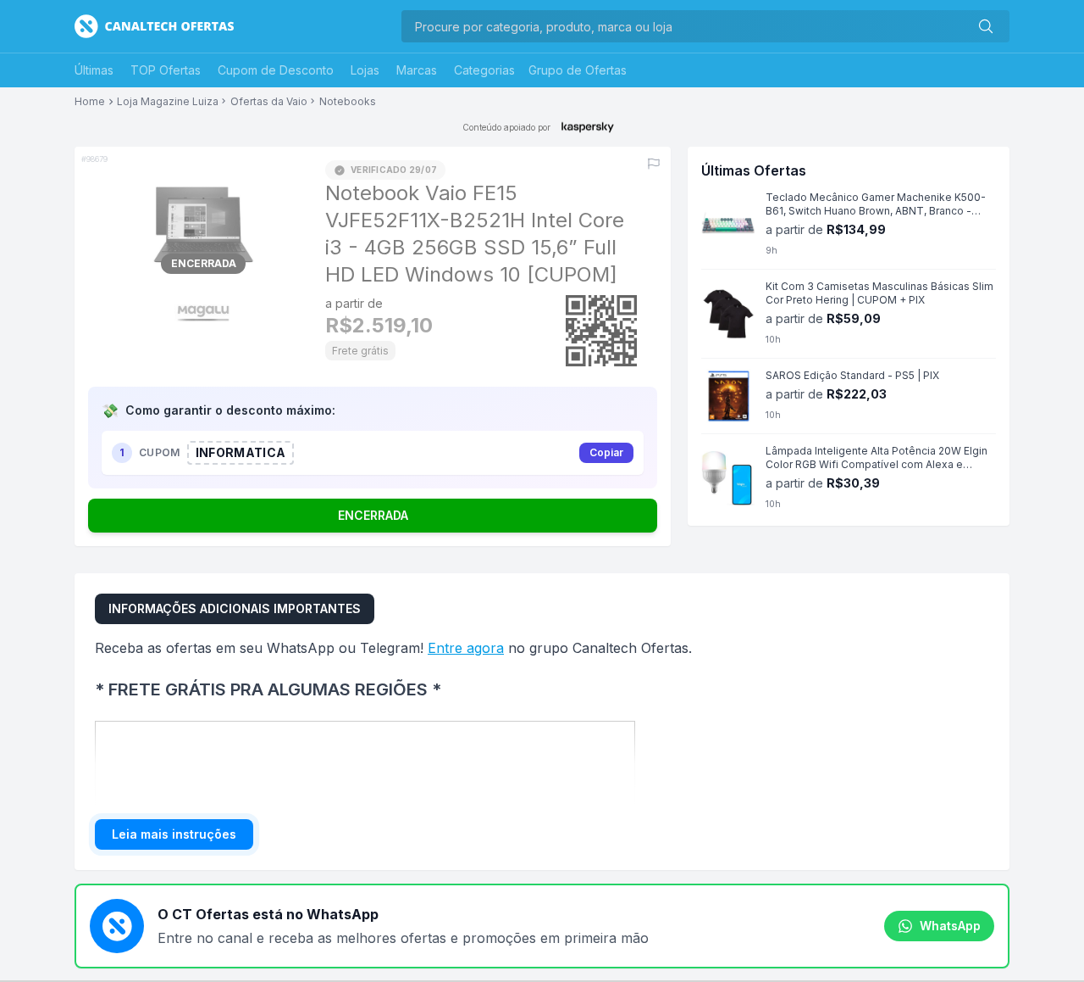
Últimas (94, 70)
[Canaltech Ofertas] (154, 26)
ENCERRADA (373, 515)
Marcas (416, 70)
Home (90, 102)
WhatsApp (950, 925)
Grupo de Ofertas (577, 70)
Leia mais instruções (174, 834)
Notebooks (347, 102)
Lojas (365, 70)
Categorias (484, 70)
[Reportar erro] (654, 163)
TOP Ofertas (165, 70)
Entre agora (466, 647)
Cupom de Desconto (276, 70)
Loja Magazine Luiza (167, 102)
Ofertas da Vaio (268, 102)
